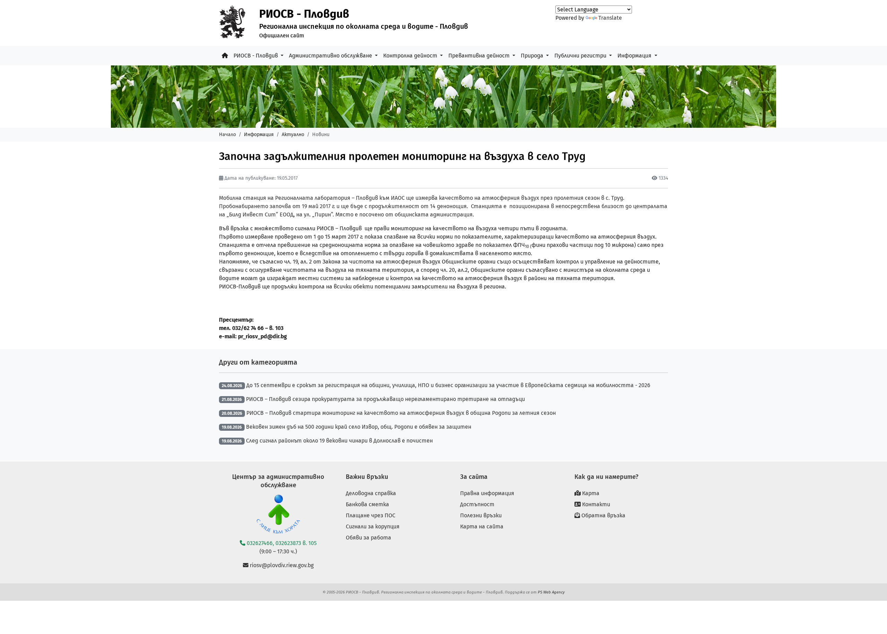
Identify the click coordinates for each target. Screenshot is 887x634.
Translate (610, 18)
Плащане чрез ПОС (370, 515)
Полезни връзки (481, 515)
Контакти (595, 504)
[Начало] (225, 56)
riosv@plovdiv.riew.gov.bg (281, 565)
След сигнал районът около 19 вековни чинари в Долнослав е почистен (339, 440)
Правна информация (487, 493)
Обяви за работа (368, 537)
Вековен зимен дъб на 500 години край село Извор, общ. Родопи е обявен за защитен (358, 426)
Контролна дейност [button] (411, 55)
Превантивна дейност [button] (479, 55)
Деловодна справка (371, 493)
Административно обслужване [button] (331, 55)
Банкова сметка (367, 504)
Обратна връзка (602, 515)
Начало (227, 134)
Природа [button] (533, 55)
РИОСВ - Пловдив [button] (256, 55)
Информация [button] (635, 55)
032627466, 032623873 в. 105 (281, 543)
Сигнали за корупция (372, 526)
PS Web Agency (551, 592)
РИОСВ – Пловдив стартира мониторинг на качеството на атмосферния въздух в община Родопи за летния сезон (401, 413)
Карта (590, 493)
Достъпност (477, 504)
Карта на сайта (481, 526)
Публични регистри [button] (581, 55)
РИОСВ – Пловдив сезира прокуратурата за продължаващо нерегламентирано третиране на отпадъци (385, 399)
